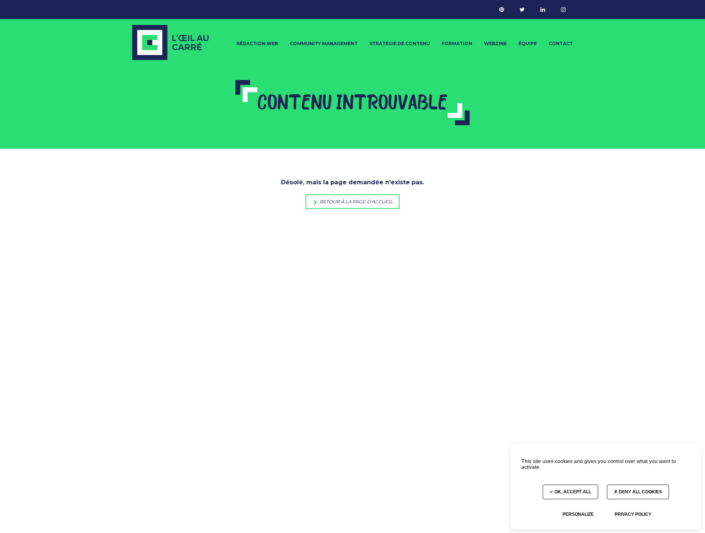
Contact (561, 43)
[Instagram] (563, 9)
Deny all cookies (640, 491)
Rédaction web (257, 43)
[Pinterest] (501, 9)
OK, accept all (572, 491)
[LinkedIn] (542, 9)
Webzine (495, 43)
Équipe (527, 43)
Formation (457, 43)
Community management (324, 43)
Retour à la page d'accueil (355, 201)
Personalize (578, 514)
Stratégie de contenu (399, 43)
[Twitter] (522, 9)
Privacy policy (633, 514)
